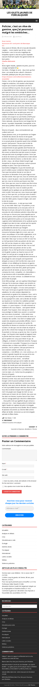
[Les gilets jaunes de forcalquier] (19, 8)
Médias (4, 560)
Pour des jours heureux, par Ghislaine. (21, 661)
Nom (3, 463)
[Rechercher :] (19, 606)
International (6, 553)
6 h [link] (3, 46)
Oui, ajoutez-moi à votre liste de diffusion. (18, 486)
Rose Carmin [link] (6, 41)
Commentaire (6, 449)
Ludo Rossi (18, 36)
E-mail (4, 469)
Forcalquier (5, 550)
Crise (3, 537)
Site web (5, 475)
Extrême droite (7, 547)
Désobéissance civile (8, 540)
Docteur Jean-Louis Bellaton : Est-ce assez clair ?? (18, 573)
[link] (8, 61)
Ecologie (5, 543)
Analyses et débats (8, 533)
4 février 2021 (8, 36)
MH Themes (31, 685)
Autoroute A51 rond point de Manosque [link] (16, 43)
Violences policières (8, 563)
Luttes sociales (7, 557)
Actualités (5, 530)
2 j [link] (3, 63)
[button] (36, 20)
